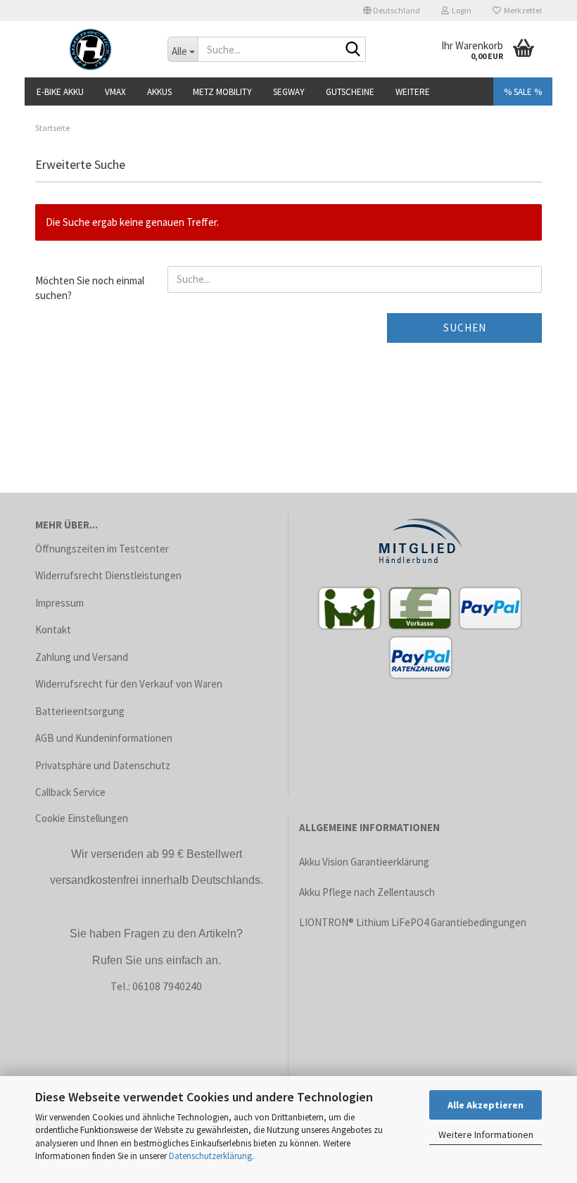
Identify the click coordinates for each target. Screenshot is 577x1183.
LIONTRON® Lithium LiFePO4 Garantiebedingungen (412, 922)
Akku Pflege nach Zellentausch (367, 892)
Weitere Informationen (485, 1134)
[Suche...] (352, 50)
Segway (289, 92)
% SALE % (523, 92)
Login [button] (460, 10)
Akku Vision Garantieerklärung (364, 861)
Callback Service (70, 792)
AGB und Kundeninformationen (103, 738)
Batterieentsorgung (80, 711)
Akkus (159, 92)
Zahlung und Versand (81, 657)
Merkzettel (521, 10)
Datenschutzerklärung (210, 1156)
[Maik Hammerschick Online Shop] (90, 49)
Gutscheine (350, 92)
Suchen (464, 327)
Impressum (59, 602)
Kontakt (53, 629)
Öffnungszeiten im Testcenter (102, 548)
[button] (392, 10)
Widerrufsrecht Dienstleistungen (108, 575)
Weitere (412, 92)
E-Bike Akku (60, 92)
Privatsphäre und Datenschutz (102, 765)
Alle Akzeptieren (486, 1105)
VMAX (115, 92)
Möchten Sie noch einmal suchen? (89, 288)
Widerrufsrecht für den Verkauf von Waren (128, 683)
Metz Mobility (222, 92)
